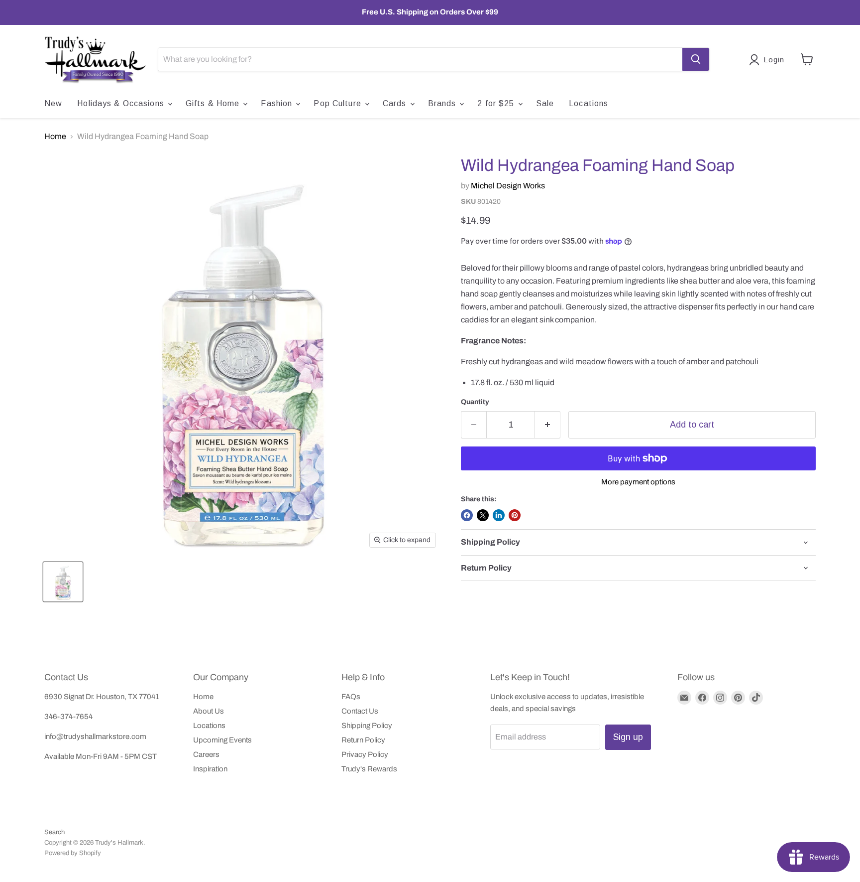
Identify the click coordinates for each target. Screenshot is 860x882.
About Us (208, 711)
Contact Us (359, 711)
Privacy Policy (364, 754)
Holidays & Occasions (122, 103)
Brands (443, 103)
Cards (396, 103)
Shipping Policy (366, 726)
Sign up (628, 737)
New (53, 103)
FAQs (350, 697)
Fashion (278, 103)
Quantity (475, 402)
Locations (588, 103)
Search (54, 832)
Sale (545, 103)
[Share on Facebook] (467, 515)
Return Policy (363, 740)
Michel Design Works (508, 185)
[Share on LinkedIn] (499, 515)
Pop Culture (338, 103)
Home (55, 136)
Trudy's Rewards (369, 769)
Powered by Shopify (72, 853)
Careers (206, 754)
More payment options (638, 482)
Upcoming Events (222, 740)
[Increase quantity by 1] (547, 425)
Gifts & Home (214, 103)
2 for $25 (497, 103)
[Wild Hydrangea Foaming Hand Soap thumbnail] (63, 581)
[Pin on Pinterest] (515, 515)
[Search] (695, 59)
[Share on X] (483, 515)
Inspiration (210, 769)
